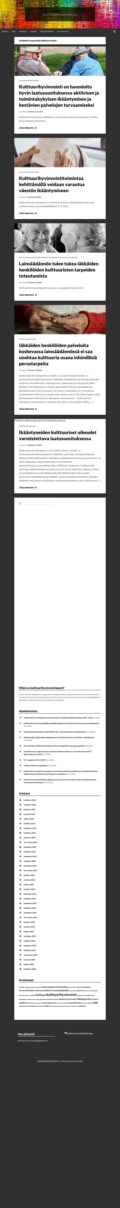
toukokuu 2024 (30, 828)
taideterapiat (23, 1006)
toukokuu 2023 (30, 847)
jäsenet (80, 990)
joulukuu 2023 (30, 837)
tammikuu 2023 (30, 866)
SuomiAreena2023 (87, 1003)
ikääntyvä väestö (52, 990)
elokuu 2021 (29, 931)
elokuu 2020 (29, 964)
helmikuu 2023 (30, 861)
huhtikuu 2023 (30, 852)
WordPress (55, 1061)
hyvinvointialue (71, 987)
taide (95, 1002)
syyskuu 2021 (29, 927)
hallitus (39, 987)
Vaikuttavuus (74, 1006)
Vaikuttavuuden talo (64, 1006)
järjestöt (64, 990)
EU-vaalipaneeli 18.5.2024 (34, 760)
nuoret (95, 999)
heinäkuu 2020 (30, 969)
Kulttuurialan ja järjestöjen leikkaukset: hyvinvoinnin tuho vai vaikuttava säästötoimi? (59, 737)
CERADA (27, 987)
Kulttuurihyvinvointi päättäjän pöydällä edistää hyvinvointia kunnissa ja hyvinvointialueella (61, 723)
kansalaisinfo (94, 990)
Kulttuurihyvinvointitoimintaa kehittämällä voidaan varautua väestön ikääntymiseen (52, 184)
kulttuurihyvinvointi (62, 994)
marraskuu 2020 (30, 955)
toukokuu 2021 (30, 945)
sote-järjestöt (65, 1003)
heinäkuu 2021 (30, 936)
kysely (34, 999)
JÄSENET (33, 31)
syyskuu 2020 (29, 959)
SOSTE (58, 1003)
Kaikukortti (86, 990)
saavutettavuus (49, 1003)
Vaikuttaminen (47, 31)
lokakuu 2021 (29, 922)
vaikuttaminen (54, 1006)
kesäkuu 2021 (29, 941)
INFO (14, 31)
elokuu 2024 (29, 819)
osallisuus (23, 1002)
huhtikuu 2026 (30, 800)
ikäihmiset (40, 990)
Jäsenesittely (72, 990)
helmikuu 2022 (30, 908)
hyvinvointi (61, 987)
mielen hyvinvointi (67, 999)
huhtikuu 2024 (30, 833)
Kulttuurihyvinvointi (27, 257)
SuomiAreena (75, 1003)
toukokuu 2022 (30, 894)
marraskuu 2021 (30, 917)
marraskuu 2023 (30, 842)
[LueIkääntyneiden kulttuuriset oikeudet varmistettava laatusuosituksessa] (40, 420)
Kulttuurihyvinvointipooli (46, 257)
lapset (38, 999)
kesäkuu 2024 (29, 823)
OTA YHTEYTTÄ (63, 31)
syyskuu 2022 (29, 880)
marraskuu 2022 (30, 870)
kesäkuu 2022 (29, 889)
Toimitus (31, 112)
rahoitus (39, 1003)
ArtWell (22, 987)
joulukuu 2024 (30, 809)
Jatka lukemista (28, 127)
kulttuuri (41, 994)
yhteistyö (82, 1006)
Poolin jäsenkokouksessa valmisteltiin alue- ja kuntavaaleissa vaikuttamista (55, 732)
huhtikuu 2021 (30, 950)
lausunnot (43, 999)
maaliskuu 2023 (30, 856)
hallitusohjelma (48, 987)
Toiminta (23, 31)
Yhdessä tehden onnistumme (36, 765)
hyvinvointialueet (84, 987)
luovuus (55, 999)
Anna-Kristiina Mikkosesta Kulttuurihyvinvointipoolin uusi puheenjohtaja (54, 746)
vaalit (46, 1006)
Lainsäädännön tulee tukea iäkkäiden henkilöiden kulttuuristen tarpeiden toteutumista (59, 270)
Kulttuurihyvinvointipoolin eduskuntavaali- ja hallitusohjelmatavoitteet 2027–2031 (58, 718)
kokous (32, 995)
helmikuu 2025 (30, 805)
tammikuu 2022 (30, 913)
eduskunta (33, 987)
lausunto (50, 999)
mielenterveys (84, 999)
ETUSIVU (5, 31)
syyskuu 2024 (29, 814)
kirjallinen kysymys (24, 995)
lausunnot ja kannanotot (29, 80)
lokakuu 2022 (29, 875)
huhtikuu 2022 (30, 898)
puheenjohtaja (32, 1003)
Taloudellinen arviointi (36, 1006)
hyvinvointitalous (27, 990)
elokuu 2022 (29, 884)
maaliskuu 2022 (30, 903)
